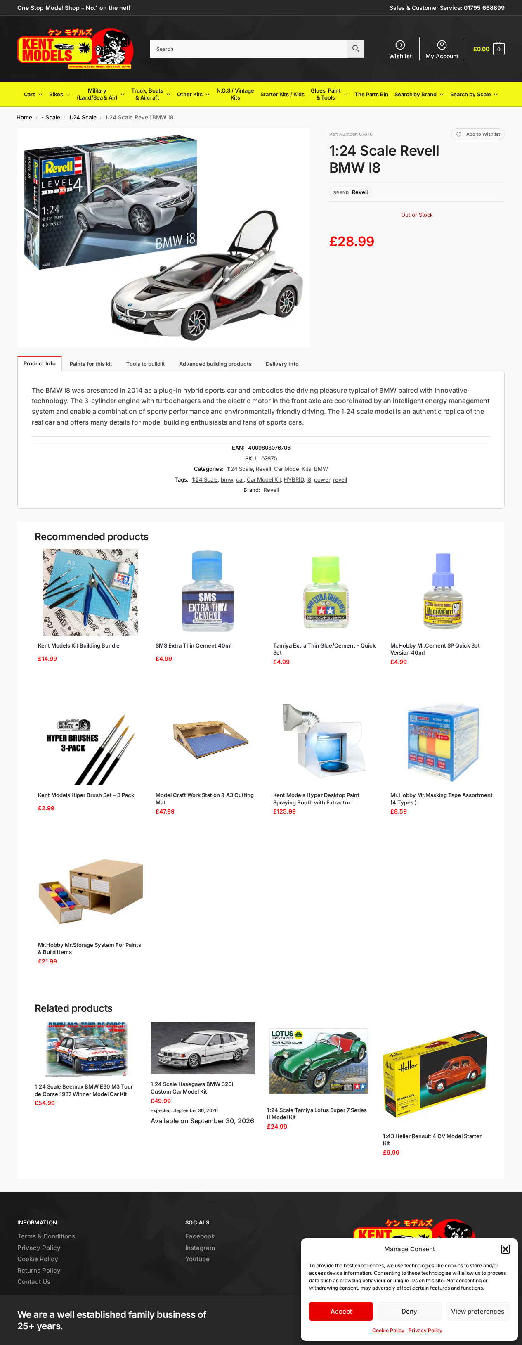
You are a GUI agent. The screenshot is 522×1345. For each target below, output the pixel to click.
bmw (227, 479)
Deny (409, 1311)
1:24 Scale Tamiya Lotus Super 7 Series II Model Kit (317, 1114)
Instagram (200, 1248)
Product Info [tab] (40, 363)
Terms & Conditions (46, 1236)
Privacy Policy (425, 1330)
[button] (505, 1249)
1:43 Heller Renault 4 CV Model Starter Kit (432, 1140)
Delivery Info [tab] (282, 364)
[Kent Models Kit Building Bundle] (91, 592)
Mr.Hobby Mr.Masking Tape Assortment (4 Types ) (441, 799)
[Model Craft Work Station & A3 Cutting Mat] (209, 741)
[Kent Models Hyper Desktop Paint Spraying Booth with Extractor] (326, 741)
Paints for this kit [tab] (91, 364)
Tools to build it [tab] (145, 364)
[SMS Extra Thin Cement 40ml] (209, 592)
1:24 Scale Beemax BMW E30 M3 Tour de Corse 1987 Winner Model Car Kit (84, 1090)
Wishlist (400, 55)
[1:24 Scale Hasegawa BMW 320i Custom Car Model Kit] (203, 1048)
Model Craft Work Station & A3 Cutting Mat (205, 799)
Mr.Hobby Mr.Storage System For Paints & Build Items (89, 949)
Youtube (197, 1259)
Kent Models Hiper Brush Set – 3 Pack (86, 795)
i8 (309, 479)
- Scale (50, 117)
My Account (441, 55)
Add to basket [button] (88, 682)
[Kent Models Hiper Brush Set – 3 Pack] (91, 741)
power (322, 479)
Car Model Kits (292, 468)
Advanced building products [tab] (215, 364)
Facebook (200, 1236)
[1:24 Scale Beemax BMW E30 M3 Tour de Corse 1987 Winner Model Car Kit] (87, 1049)
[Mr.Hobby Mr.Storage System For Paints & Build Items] (91, 891)
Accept (341, 1311)
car (240, 479)
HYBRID (294, 479)
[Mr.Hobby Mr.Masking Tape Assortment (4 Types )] (443, 741)
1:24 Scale (83, 117)
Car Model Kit (264, 479)
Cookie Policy (388, 1330)
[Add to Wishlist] (131, 559)
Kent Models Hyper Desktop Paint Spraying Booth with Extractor (316, 799)
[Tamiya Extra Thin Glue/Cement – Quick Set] (326, 592)
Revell (263, 468)
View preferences (477, 1311)
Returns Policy (39, 1270)
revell (340, 479)
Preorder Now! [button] (202, 1141)
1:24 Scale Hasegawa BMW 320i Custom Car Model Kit (192, 1088)
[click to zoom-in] (163, 238)
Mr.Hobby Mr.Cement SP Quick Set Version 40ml (435, 649)
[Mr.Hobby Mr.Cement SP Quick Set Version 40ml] (443, 592)
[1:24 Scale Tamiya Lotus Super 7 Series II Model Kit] (319, 1061)
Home (24, 117)
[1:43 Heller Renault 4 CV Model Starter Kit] (435, 1074)
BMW (321, 468)
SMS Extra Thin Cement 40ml (193, 645)
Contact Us (33, 1282)
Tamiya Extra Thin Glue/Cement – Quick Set (324, 649)
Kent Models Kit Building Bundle (79, 645)
